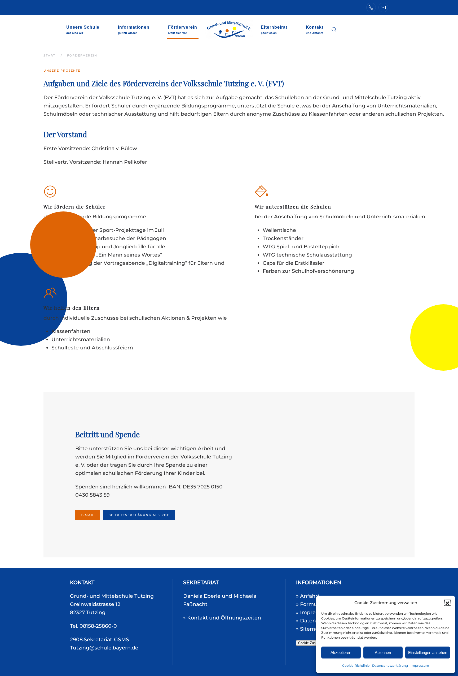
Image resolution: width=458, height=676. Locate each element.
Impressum (420, 666)
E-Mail (88, 515)
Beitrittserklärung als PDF (138, 515)
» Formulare (311, 604)
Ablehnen (383, 652)
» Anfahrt (308, 596)
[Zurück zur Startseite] (229, 29)
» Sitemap (309, 629)
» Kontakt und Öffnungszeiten (222, 618)
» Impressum (313, 612)
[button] (447, 602)
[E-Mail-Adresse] (383, 7)
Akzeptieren (341, 652)
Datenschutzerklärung (390, 666)
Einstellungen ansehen (427, 652)
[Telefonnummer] (371, 7)
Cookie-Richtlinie (355, 666)
